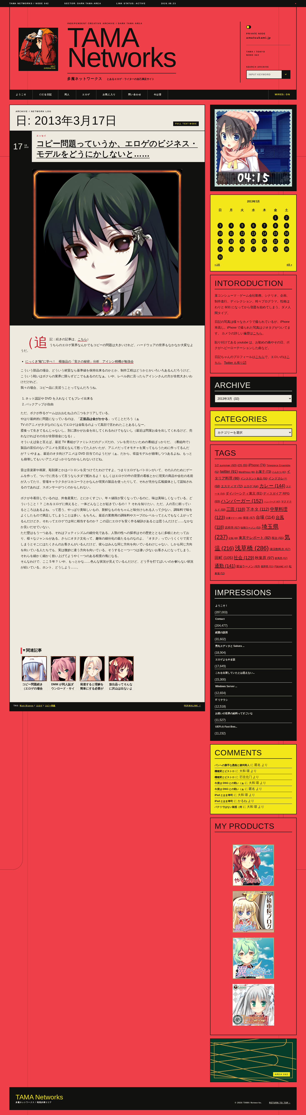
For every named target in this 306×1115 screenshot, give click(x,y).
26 (242, 249)
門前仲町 (281, 566)
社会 (244, 557)
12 (242, 233)
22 (275, 241)
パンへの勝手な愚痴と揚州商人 (232, 765)
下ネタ (257, 509)
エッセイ (41, 136)
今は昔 (158, 94)
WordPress (247, 472)
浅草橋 (252, 548)
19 (242, 241)
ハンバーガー (242, 501)
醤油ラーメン (248, 566)
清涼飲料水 (280, 549)
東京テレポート (255, 538)
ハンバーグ (272, 501)
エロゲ (86, 94)
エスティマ (232, 486)
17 (220, 241)
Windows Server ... (226, 686)
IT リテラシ (221, 699)
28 (264, 249)
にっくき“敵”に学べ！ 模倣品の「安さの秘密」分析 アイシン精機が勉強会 (79, 361)
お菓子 (263, 471)
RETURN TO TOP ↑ (279, 1103)
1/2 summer (226, 465)
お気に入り (109, 94)
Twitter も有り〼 (235, 362)
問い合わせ (134, 94)
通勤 (225, 565)
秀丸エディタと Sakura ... (229, 646)
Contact (220, 619)
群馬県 (281, 558)
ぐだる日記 (45, 94)
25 (231, 249)
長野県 (267, 566)
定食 (233, 538)
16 (286, 233)
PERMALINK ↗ (192, 706)
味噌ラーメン (251, 527)
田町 (224, 558)
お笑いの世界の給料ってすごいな (234, 713)
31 (220, 257)
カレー (272, 485)
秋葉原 (264, 558)
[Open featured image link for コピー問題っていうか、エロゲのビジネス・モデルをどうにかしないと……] (107, 244)
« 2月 (217, 265)
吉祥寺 (232, 527)
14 (264, 233)
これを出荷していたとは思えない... (235, 672)
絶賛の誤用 (221, 632)
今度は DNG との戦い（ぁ (229, 783)
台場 (265, 517)
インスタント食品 (253, 478)
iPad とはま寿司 (224, 795)
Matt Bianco (27, 706)
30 (286, 249)
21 (264, 241)
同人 (67, 94)
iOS (243, 465)
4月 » (289, 265)
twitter (229, 471)
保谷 (249, 517)
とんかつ (279, 472)
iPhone (257, 465)
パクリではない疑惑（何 (228, 807)
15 (275, 233)
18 (231, 241)
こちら (82, 339)
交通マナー (234, 518)
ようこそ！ (221, 605)
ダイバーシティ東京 (244, 493)
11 (231, 233)
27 (253, 249)
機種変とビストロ (225, 771)
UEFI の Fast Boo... (226, 726)
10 (220, 233)
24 (220, 249)
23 (286, 241)
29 (275, 249)
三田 (235, 509)
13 (253, 233)
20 (253, 241)
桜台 (278, 538)
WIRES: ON (282, 94)
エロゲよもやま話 (225, 659)
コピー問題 (50, 706)
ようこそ (21, 94)
